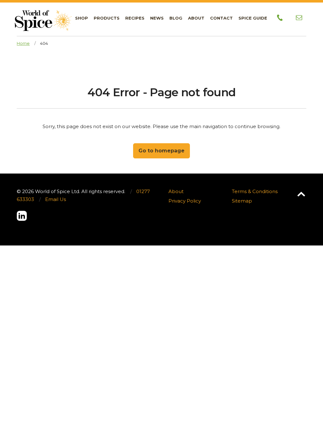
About (196, 18)
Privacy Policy (184, 201)
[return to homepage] (43, 15)
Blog (175, 18)
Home (23, 43)
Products (107, 18)
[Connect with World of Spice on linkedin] (22, 216)
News (157, 18)
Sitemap (242, 201)
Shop (81, 18)
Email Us (55, 199)
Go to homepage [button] (161, 151)
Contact (221, 18)
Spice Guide (252, 18)
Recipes (134, 18)
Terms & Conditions (255, 191)
